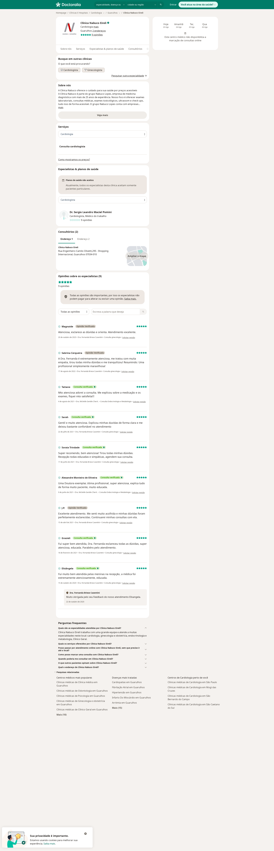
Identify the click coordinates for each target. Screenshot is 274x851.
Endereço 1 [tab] (67, 239)
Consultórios (135, 48)
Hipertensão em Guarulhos (126, 692)
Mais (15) (117, 707)
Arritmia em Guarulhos (124, 702)
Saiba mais (49, 843)
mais (60, 107)
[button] (96, 26)
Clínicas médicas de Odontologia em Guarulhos (82, 690)
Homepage (61, 12)
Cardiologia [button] (86, 26)
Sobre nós (66, 48)
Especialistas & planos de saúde (107, 48)
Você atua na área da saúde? (197, 4)
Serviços (80, 48)
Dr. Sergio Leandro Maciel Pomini (91, 212)
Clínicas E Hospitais (78, 12)
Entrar (173, 4)
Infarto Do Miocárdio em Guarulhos (131, 697)
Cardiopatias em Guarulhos (127, 682)
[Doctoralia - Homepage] (74, 4)
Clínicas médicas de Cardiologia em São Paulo (192, 682)
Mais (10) (62, 714)
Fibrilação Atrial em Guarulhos (128, 687)
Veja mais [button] (102, 115)
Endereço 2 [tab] (83, 239)
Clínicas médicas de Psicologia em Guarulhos (81, 695)
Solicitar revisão (128, 337)
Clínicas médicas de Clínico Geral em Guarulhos (82, 709)
